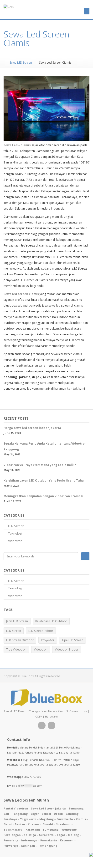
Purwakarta (48, 840)
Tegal (61, 835)
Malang (73, 835)
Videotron (15, 541)
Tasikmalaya (13, 829)
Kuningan (28, 845)
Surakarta (46, 835)
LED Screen (16, 526)
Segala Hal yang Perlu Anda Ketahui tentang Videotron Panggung (45, 446)
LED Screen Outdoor (20, 640)
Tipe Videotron (16, 649)
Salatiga (30, 835)
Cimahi (48, 824)
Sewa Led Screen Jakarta (48, 808)
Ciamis (81, 819)
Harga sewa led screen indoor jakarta (32, 428)
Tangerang (20, 813)
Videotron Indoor (66, 649)
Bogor (35, 813)
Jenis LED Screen (17, 621)
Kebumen (66, 840)
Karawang (33, 829)
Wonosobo (69, 829)
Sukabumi (63, 824)
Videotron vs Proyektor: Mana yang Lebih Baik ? (40, 465)
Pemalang (11, 840)
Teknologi (15, 533)
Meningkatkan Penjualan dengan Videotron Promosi (43, 496)
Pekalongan (12, 835)
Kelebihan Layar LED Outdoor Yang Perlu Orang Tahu (44, 480)
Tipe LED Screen (72, 640)
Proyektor (47, 640)
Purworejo (11, 845)
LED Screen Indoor (40, 631)
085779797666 (24, 777)
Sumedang (50, 829)
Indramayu (29, 840)
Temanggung (47, 845)
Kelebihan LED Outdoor (51, 621)
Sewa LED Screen (20, 62)
